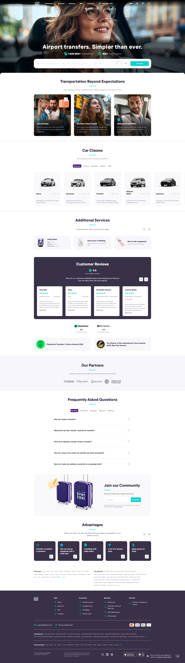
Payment (102, 411)
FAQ (81, 3)
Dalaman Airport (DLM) (134, 577)
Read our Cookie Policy (164, 657)
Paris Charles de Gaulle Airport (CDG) (43, 636)
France (61, 571)
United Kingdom (45, 577)
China (38, 577)
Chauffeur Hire (107, 3)
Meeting (111, 411)
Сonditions (84, 411)
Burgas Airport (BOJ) (124, 579)
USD (131, 3)
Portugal (52, 574)
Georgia (58, 574)
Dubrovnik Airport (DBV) (112, 579)
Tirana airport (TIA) (111, 585)
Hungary (74, 574)
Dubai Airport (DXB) (86, 634)
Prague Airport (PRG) (129, 574)
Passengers (119, 61)
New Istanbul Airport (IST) (73, 634)
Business (94, 166)
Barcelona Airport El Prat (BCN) (128, 634)
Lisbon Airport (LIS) (111, 577)
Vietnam (69, 574)
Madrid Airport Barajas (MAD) (112, 634)
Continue (139, 64)
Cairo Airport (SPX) (119, 571)
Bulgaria (41, 574)
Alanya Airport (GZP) (49, 634)
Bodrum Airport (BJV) (130, 571)
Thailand (74, 571)
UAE (83, 571)
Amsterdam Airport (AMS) (73, 636)
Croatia (36, 574)
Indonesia (63, 574)
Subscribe (135, 500)
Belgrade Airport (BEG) (100, 585)
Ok (178, 656)
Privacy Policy (118, 506)
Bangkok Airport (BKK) (99, 577)
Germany (46, 574)
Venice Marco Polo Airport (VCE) (118, 636)
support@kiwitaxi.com (44, 625)
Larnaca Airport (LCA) (140, 574)
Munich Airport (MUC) (86, 636)
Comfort (86, 166)
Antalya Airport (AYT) (61, 634)
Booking (74, 411)
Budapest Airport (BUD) (132, 582)
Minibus (103, 166)
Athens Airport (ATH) (122, 577)
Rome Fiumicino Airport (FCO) (102, 574)
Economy (77, 166)
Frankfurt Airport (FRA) (60, 636)
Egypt (86, 571)
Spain (48, 571)
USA (35, 577)
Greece (56, 571)
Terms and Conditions (44, 653)
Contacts (90, 3)
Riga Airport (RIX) (108, 571)
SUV (109, 166)
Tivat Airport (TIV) (135, 579)
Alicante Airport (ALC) (98, 634)
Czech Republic (82, 574)
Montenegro (67, 571)
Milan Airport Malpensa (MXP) (101, 636)
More (63, 577)
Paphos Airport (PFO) (99, 579)
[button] (63, 63)
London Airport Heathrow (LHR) (136, 636)
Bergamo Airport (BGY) (116, 574)
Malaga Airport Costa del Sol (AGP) (116, 582)
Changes (93, 411)
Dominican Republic (56, 577)
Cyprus (79, 571)
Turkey (44, 571)
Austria (89, 574)
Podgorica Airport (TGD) (100, 582)
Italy (52, 571)
